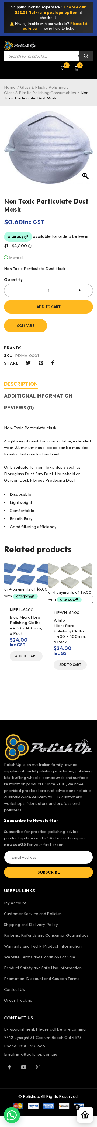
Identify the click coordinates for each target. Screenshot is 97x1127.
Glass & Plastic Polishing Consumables (40, 92)
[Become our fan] (9, 1067)
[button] (26, 656)
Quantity (13, 279)
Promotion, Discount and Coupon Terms (41, 978)
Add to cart (49, 307)
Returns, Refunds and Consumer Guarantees (46, 935)
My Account (15, 902)
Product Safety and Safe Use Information (43, 967)
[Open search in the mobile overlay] (48, 56)
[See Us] (38, 1067)
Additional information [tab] (38, 396)
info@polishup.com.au (36, 1054)
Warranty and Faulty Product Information (43, 946)
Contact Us (14, 989)
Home (10, 87)
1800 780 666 (31, 1045)
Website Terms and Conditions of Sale (39, 956)
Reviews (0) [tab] (19, 408)
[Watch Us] (23, 1067)
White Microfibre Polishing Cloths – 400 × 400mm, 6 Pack (70, 631)
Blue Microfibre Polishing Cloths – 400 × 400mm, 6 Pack (26, 625)
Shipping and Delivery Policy (31, 924)
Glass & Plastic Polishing (43, 87)
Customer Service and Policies (33, 913)
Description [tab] (21, 384)
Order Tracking (18, 1000)
